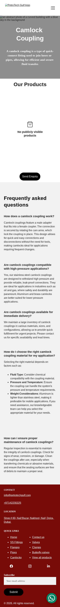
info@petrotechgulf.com (17, 495)
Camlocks (16, 557)
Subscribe (9, 575)
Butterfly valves (40, 552)
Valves (36, 542)
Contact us (38, 537)
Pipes (13, 552)
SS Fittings (16, 542)
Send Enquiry (30, 176)
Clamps (36, 547)
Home (13, 537)
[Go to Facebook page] (13, 566)
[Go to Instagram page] (31, 566)
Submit (14, 592)
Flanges (15, 547)
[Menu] (53, 8)
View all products (42, 557)
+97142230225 (12, 502)
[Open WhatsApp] (52, 598)
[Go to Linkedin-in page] (48, 566)
